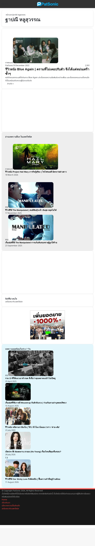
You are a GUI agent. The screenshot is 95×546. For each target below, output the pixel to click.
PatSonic (9, 65)
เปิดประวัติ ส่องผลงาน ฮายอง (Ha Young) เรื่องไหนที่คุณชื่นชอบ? (33, 452)
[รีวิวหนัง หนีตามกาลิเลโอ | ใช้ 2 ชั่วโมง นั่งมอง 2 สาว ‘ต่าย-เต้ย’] (18, 424)
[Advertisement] (22, 110)
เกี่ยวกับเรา (6, 502)
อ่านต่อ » (10, 83)
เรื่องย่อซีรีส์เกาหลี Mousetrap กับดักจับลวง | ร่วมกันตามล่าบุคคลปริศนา (36, 403)
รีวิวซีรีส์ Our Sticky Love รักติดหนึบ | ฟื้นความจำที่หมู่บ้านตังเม (32, 479)
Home (4, 499)
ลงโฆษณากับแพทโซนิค (14, 301)
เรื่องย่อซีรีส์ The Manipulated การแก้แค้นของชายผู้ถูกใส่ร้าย (31, 243)
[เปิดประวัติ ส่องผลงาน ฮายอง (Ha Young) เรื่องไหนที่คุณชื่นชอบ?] (18, 448)
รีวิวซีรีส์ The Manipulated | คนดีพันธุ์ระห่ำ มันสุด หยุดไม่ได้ (31, 210)
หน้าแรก (8, 15)
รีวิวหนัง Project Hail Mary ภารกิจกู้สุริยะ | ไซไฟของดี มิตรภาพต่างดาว (36, 172)
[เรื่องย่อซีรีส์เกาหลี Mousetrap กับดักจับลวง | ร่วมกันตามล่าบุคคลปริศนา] (18, 400)
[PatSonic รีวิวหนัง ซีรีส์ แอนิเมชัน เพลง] (47, 4)
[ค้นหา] (92, 4)
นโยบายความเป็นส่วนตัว (11, 505)
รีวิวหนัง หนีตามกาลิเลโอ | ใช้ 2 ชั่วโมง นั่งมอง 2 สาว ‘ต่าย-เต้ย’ (32, 427)
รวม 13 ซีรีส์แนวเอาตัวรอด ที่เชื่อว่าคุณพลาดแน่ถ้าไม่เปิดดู (30, 378)
